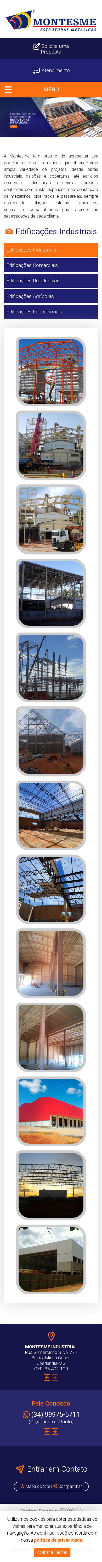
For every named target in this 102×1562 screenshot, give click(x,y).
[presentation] (47, 1377)
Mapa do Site (38, 1486)
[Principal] (51, 21)
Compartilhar (69, 1486)
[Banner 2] (51, 117)
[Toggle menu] (51, 89)
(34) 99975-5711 (55, 1414)
